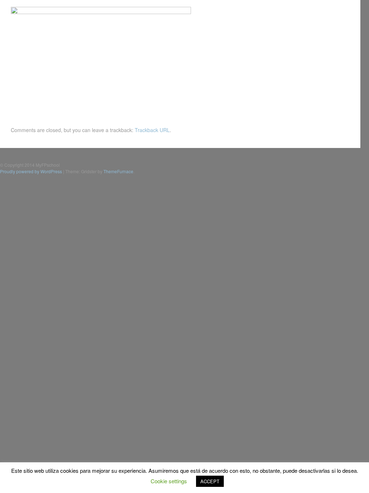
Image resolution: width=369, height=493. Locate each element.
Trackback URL (152, 130)
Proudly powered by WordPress (31, 171)
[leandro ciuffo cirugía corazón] (101, 12)
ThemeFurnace (118, 171)
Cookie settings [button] (169, 481)
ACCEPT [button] (209, 481)
